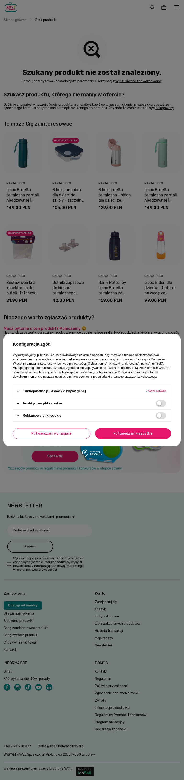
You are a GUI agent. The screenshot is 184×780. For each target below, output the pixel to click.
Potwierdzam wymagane (51, 433)
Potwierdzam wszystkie (133, 433)
